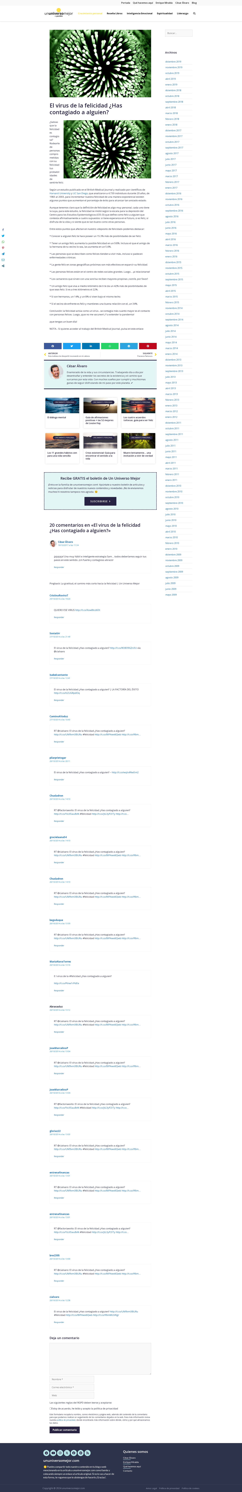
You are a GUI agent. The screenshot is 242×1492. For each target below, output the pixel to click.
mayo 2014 (171, 342)
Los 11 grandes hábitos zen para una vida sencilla (62, 454)
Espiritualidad (165, 13)
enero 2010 (171, 548)
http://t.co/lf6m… (131, 734)
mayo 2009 (171, 594)
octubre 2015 (172, 273)
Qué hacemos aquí (143, 2)
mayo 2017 (171, 170)
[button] (53, 346)
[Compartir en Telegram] (3, 254)
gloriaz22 (55, 1131)
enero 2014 (171, 353)
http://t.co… (122, 813)
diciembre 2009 (173, 554)
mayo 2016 (171, 233)
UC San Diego (80, 193)
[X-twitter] (67, 1453)
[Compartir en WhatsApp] (3, 242)
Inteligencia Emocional (140, 13)
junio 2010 (170, 520)
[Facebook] (74, 1453)
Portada (125, 2)
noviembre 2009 (173, 560)
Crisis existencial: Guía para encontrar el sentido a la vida (100, 455)
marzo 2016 (171, 245)
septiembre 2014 (174, 319)
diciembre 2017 (173, 130)
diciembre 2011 (173, 422)
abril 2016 (170, 239)
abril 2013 (170, 388)
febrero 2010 (172, 543)
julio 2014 (170, 331)
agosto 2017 (171, 153)
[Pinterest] (81, 1453)
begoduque (56, 920)
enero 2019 (171, 84)
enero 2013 (171, 405)
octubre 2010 (172, 497)
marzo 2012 (171, 411)
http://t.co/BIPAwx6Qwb (108, 734)
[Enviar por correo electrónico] (3, 260)
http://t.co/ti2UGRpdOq (67, 692)
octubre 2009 (172, 566)
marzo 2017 (171, 176)
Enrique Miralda (164, 2)
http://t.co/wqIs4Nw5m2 (125, 772)
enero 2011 (171, 480)
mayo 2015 (171, 285)
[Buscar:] (178, 33)
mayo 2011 (171, 457)
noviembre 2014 (173, 308)
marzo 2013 (171, 394)
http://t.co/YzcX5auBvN (66, 813)
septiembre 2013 (174, 371)
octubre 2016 (172, 204)
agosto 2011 (171, 439)
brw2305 (55, 1255)
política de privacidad (66, 1420)
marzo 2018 (171, 113)
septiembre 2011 (174, 434)
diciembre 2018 (173, 90)
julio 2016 (170, 222)
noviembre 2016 (173, 199)
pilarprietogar (58, 757)
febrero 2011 (172, 474)
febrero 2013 (172, 399)
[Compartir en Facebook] (3, 230)
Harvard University (60, 193)
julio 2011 (170, 445)
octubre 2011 (172, 428)
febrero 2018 (172, 119)
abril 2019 (170, 78)
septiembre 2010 (174, 503)
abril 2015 (170, 290)
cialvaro (54, 1297)
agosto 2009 (171, 577)
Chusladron (56, 795)
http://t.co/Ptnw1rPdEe (66, 983)
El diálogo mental (56, 417)
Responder (59, 567)
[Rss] (87, 1453)
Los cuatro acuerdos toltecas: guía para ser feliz (138, 419)
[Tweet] (3, 236)
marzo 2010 (171, 537)
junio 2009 (170, 588)
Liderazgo (182, 13)
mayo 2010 (171, 525)
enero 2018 (171, 124)
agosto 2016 (171, 216)
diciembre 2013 (173, 359)
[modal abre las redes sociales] (3, 266)
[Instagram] (60, 1453)
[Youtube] (53, 1453)
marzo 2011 (171, 468)
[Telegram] (46, 1453)
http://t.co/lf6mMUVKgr (106, 1315)
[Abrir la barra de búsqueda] (194, 13)
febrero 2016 (172, 250)
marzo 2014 (171, 348)
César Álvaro (182, 2)
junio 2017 (170, 164)
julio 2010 (170, 514)
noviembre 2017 (173, 136)
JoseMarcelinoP (59, 1048)
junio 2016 (170, 227)
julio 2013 (170, 376)
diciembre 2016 (173, 193)
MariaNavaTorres (60, 961)
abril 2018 (170, 107)
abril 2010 (170, 531)
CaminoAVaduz (59, 716)
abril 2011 (170, 462)
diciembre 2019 (173, 61)
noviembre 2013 (173, 365)
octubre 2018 (172, 96)
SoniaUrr (55, 633)
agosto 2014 (171, 325)
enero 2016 (171, 256)
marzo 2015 (171, 296)
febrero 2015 (172, 302)
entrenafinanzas (59, 1172)
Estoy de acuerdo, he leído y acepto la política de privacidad (84, 1408)
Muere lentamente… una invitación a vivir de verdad (138, 454)
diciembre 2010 (173, 485)
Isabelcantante (59, 674)
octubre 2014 (172, 313)
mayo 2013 (171, 382)
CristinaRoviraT (59, 595)
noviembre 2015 (173, 268)
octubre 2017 (172, 141)
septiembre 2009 (174, 571)
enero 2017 (171, 187)
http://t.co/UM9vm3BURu (68, 734)
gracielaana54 (58, 837)
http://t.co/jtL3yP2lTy (103, 813)
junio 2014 (170, 336)
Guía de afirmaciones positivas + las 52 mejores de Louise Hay (99, 420)
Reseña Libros (114, 13)
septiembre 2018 (174, 101)
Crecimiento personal (90, 13)
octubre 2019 (172, 73)
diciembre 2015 (173, 262)
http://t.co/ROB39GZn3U (123, 647)
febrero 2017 (172, 182)
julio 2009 (170, 583)
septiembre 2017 (174, 147)
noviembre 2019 (173, 67)
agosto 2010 (171, 508)
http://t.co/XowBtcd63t (87, 610)
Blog (194, 2)
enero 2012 (171, 417)
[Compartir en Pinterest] (3, 248)
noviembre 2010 (173, 491)
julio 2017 (170, 159)
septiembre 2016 (174, 210)
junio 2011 (170, 451)
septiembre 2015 (174, 279)
